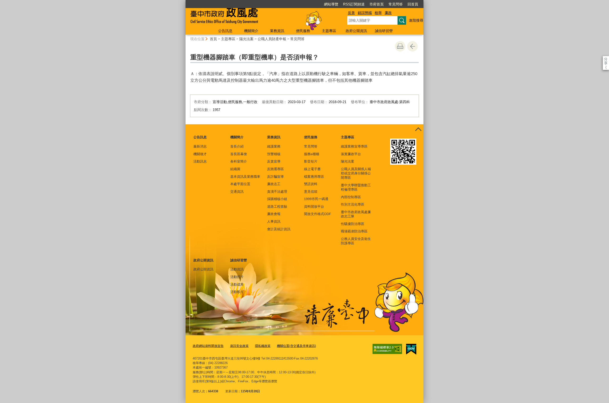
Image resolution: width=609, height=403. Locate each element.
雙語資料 (310, 184)
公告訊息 (225, 31)
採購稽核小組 (277, 199)
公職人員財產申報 (272, 39)
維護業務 (273, 146)
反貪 (351, 13)
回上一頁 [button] (412, 46)
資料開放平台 (314, 206)
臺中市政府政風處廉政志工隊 (356, 214)
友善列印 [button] (400, 46)
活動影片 (237, 292)
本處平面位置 (240, 184)
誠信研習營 (384, 31)
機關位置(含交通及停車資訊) (296, 346)
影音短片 (310, 161)
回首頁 (413, 4)
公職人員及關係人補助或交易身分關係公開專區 (356, 173)
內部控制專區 (351, 197)
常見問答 (395, 4)
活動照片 (237, 277)
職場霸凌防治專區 (354, 231)
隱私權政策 (262, 346)
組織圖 (235, 169)
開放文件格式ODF (317, 214)
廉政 (388, 13)
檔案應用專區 (314, 176)
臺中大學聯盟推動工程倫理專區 (356, 187)
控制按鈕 (418, 129)
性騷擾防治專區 (352, 224)
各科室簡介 (238, 161)
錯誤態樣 (365, 13)
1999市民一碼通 (316, 199)
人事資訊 (273, 221)
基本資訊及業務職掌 (245, 176)
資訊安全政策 (239, 346)
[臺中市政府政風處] (260, 17)
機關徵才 (200, 154)
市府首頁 (376, 4)
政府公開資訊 (356, 31)
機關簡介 (251, 31)
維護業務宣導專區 (354, 146)
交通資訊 (237, 191)
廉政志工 (273, 184)
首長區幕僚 (238, 154)
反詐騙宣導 (275, 176)
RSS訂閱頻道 (354, 4)
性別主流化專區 (352, 204)
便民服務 (303, 31)
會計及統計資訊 (278, 229)
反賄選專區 (275, 169)
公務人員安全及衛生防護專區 (356, 241)
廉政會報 (273, 214)
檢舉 (378, 13)
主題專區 (329, 31)
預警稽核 (273, 154)
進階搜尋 (416, 20)
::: (183, 2)
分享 (606, 59)
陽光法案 (246, 39)
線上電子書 (312, 169)
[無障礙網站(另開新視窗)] (387, 349)
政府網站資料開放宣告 (208, 346)
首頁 (213, 39)
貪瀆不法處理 (277, 191)
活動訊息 (200, 161)
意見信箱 (310, 191)
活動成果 (237, 284)
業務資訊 (277, 31)
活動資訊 (237, 269)
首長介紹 (237, 146)
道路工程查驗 (277, 206)
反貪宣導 (273, 161)
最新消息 (200, 146)
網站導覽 (331, 4)
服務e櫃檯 (311, 154)
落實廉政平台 (351, 154)
